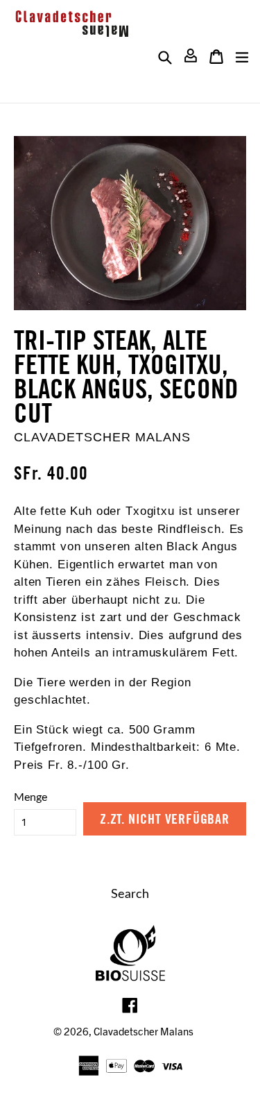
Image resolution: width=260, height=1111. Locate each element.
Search (130, 894)
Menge (30, 797)
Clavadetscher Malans (143, 1031)
